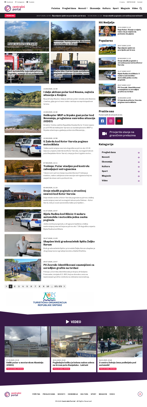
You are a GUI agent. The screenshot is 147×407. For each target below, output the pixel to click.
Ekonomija (95, 8)
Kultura (107, 8)
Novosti (82, 8)
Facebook (9, 2)
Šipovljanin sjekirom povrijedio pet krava (126, 49)
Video (135, 8)
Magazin (125, 8)
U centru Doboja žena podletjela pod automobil (117, 363)
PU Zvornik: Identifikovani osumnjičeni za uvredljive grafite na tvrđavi (129, 89)
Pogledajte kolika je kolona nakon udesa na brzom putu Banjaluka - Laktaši (73, 363)
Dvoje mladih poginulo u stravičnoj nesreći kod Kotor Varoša (130, 63)
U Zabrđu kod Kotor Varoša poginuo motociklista (129, 101)
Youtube (31, 2)
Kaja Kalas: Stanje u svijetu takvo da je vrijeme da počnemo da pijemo (129, 32)
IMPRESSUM (131, 2)
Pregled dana (69, 8)
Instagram (20, 2)
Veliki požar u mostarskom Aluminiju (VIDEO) (24, 363)
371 (56, 286)
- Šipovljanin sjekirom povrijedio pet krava (39, 16)
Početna (55, 8)
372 (60, 286)
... (52, 286)
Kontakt (139, 2)
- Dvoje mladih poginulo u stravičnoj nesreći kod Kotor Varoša (98, 16)
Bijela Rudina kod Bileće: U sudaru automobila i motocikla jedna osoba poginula (129, 77)
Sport (116, 8)
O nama (122, 2)
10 (48, 286)
